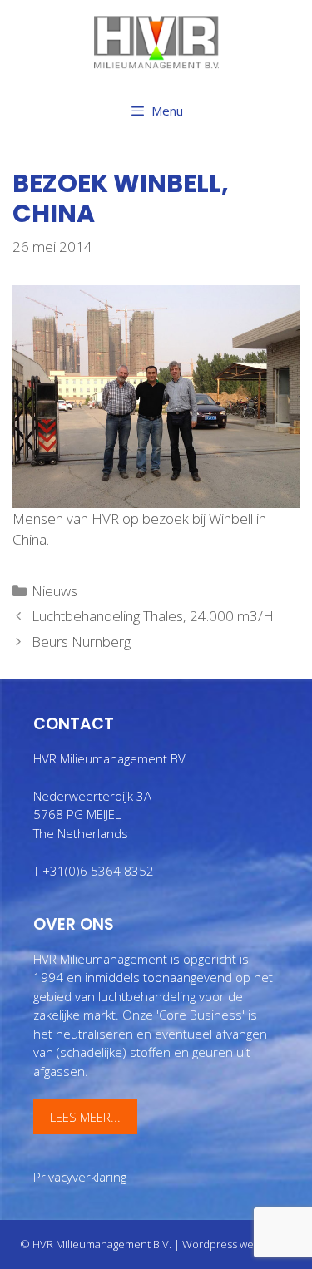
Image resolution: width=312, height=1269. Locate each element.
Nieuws (54, 590)
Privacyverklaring (79, 1176)
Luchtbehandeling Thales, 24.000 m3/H (153, 615)
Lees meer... (85, 1117)
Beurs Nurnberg (81, 641)
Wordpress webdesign (237, 1244)
